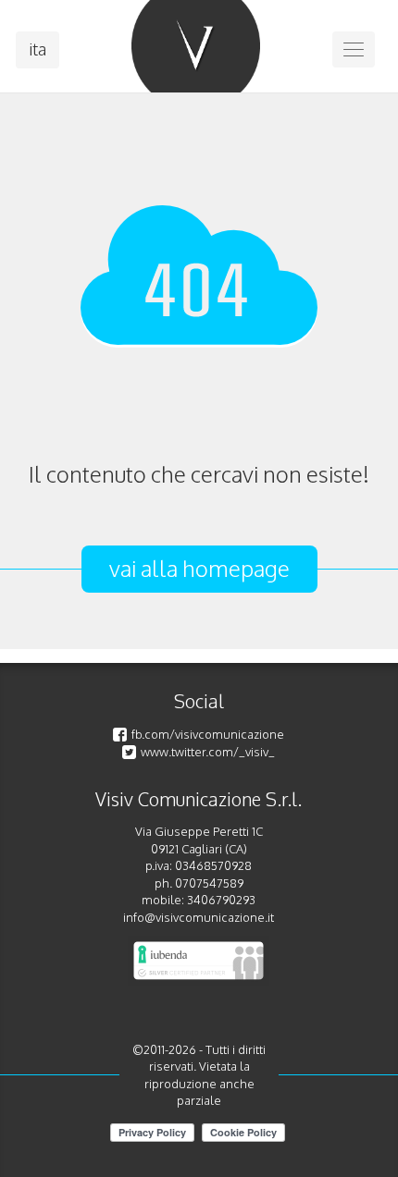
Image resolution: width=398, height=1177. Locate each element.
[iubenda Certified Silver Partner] (199, 961)
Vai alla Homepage (199, 568)
